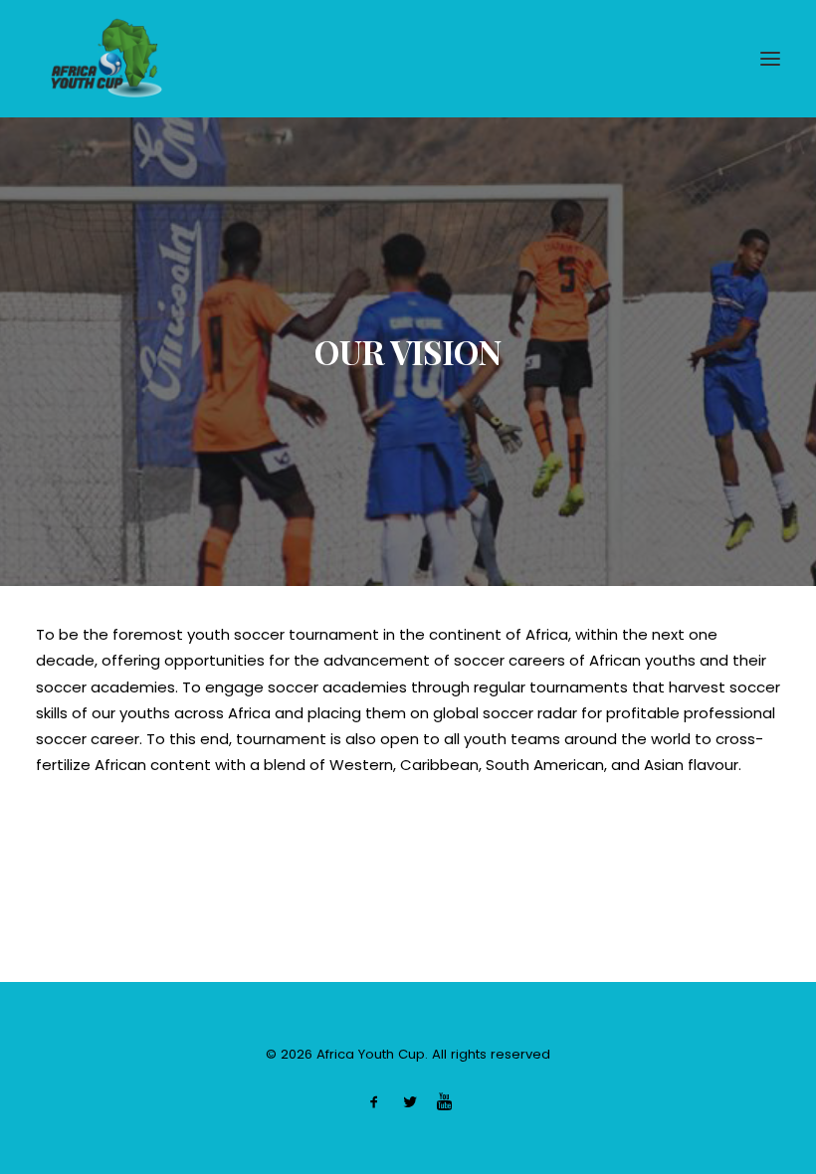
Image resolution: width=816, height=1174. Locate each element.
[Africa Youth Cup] (106, 58)
